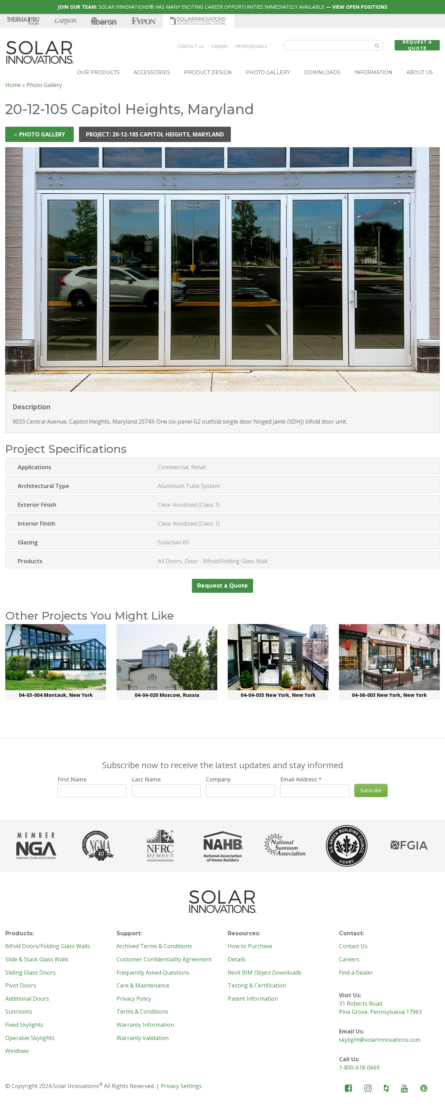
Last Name (146, 779)
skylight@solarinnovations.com (379, 1040)
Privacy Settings (181, 1086)
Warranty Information (145, 1025)
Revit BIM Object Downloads (264, 973)
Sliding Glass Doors (30, 973)
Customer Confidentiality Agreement (164, 960)
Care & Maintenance (142, 986)
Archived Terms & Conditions (154, 946)
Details (237, 960)
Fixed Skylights (24, 1025)
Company (218, 779)
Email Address (301, 779)
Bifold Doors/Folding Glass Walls (47, 946)
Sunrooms (18, 1012)
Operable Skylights (30, 1038)
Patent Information (253, 999)
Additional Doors (27, 999)
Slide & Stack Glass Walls (36, 960)
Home (13, 85)
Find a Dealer (356, 973)
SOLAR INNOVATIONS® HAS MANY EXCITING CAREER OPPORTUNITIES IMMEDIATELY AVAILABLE (222, 6)
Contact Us (190, 46)
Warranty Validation (142, 1038)
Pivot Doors (20, 986)
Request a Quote (417, 45)
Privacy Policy (133, 999)
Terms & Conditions (142, 1012)
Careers (219, 46)
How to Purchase (250, 946)
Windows (17, 1051)
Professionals (251, 46)
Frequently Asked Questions (152, 973)
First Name (72, 779)
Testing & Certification (257, 986)
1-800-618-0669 (359, 1067)
